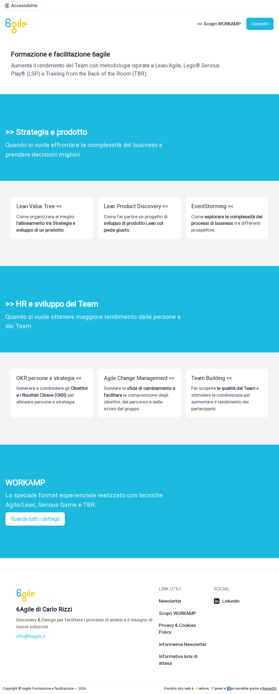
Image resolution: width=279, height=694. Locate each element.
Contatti (259, 23)
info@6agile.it (30, 636)
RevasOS (269, 688)
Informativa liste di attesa (178, 660)
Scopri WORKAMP (177, 613)
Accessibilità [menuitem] (24, 5)
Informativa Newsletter (183, 644)
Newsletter (170, 601)
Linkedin (230, 601)
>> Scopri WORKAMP (219, 23)
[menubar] (20, 5)
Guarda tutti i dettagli (35, 519)
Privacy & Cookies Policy (177, 629)
